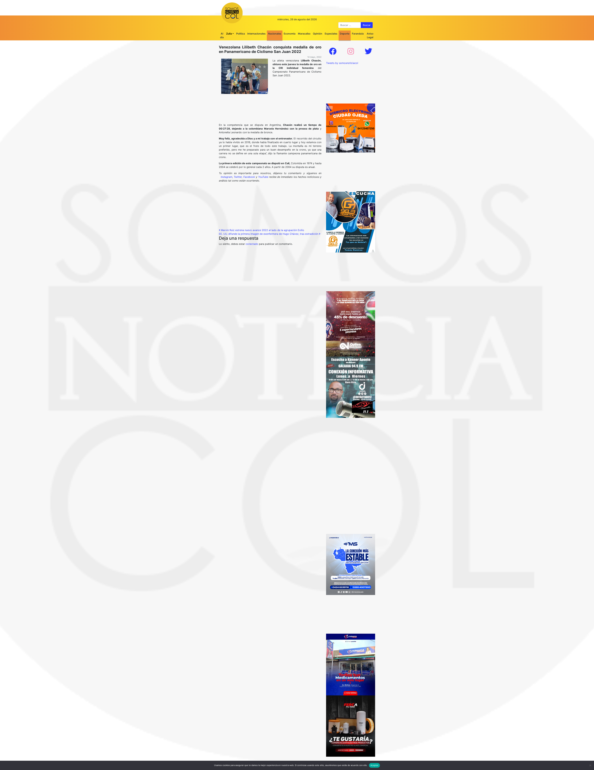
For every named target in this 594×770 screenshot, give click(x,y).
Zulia (229, 33)
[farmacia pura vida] (350, 664)
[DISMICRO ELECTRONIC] (350, 127)
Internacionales (256, 33)
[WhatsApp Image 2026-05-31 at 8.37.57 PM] (350, 323)
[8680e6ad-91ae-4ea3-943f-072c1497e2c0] (350, 221)
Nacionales (274, 33)
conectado (252, 243)
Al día (222, 35)
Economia (289, 33)
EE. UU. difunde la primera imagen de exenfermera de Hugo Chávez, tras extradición (269, 233)
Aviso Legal (370, 35)
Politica (240, 33)
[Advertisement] (270, 118)
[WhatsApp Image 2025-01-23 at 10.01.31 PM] (350, 725)
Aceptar (374, 765)
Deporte (344, 33)
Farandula (358, 33)
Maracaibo (304, 33)
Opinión (317, 33)
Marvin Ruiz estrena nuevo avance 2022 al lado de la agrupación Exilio (262, 230)
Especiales (331, 33)
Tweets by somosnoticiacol (342, 63)
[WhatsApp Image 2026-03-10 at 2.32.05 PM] (350, 564)
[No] (590, 765)
